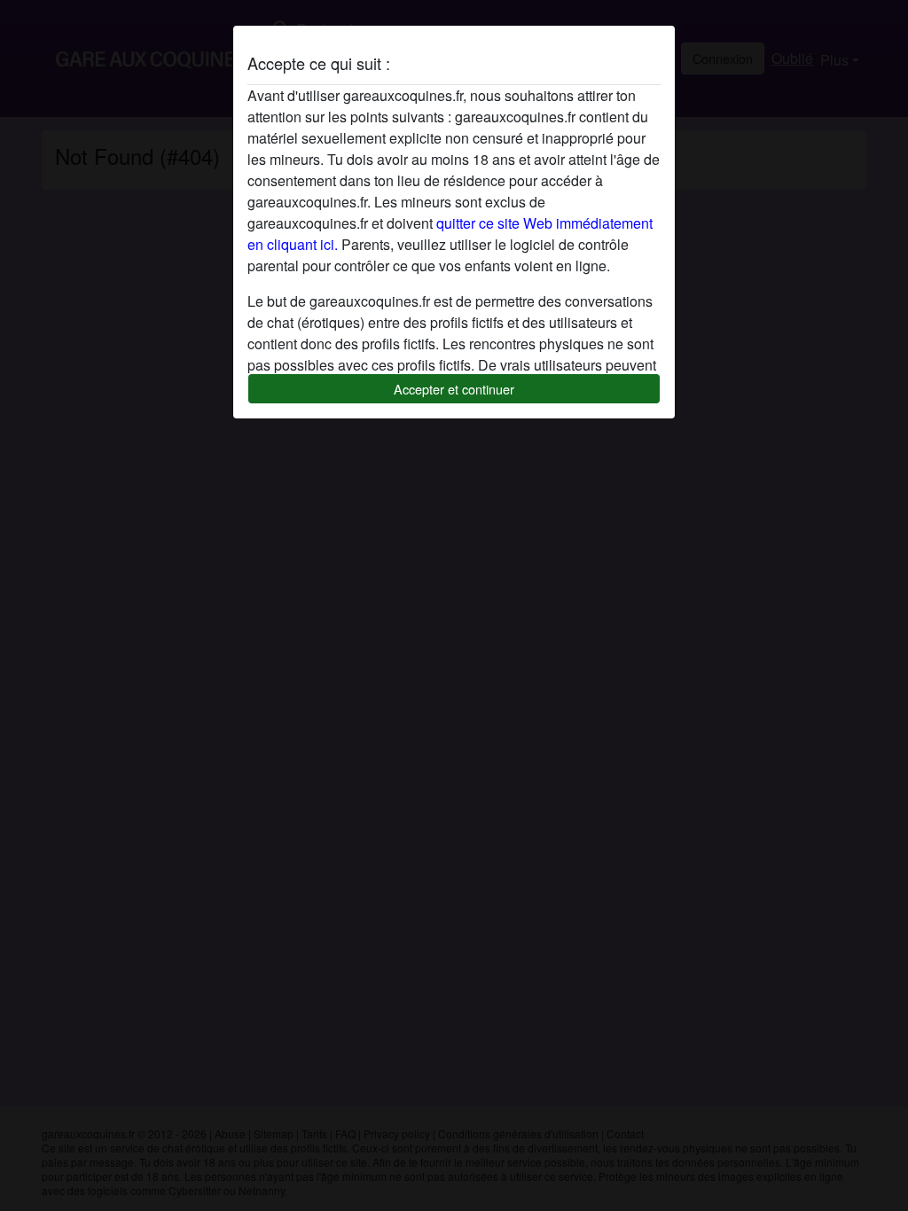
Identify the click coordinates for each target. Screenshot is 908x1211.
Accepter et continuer (454, 388)
